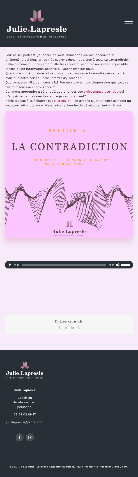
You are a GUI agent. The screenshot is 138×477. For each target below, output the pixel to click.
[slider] (126, 264)
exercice (60, 100)
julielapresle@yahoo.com (24, 422)
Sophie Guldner (120, 467)
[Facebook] (20, 437)
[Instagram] (30, 437)
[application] (69, 264)
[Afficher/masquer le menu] (129, 23)
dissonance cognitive (102, 91)
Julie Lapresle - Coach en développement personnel (47, 467)
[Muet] (118, 265)
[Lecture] (10, 265)
